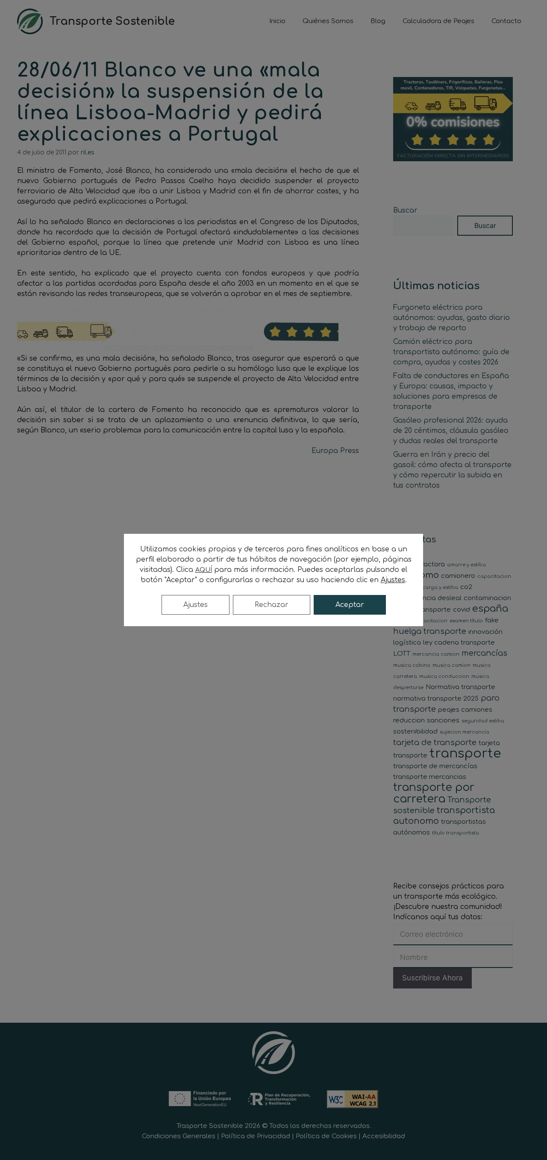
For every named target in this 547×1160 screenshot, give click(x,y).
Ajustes (195, 605)
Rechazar (271, 605)
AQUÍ (203, 570)
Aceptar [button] (349, 605)
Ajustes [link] (393, 580)
